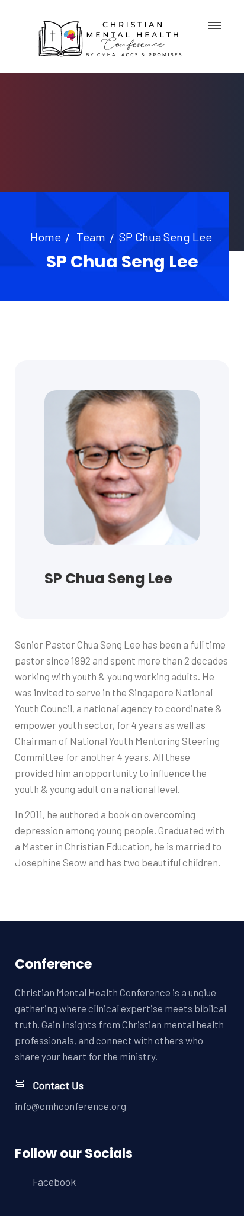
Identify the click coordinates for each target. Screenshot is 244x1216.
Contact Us (58, 1085)
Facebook (54, 1181)
